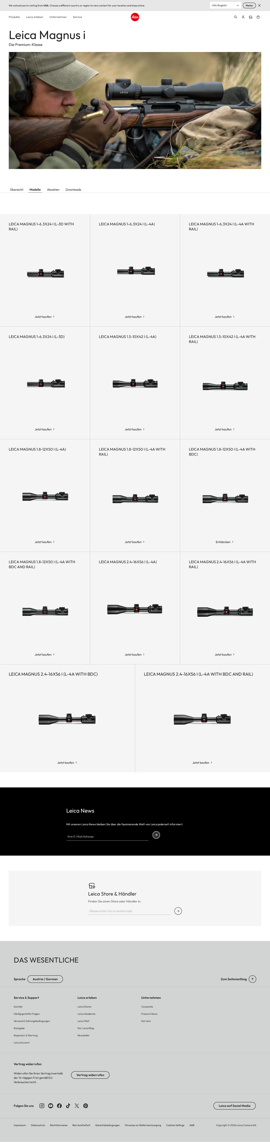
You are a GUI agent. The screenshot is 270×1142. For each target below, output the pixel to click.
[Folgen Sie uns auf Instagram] (42, 1106)
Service (77, 17)
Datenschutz (38, 1125)
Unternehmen (58, 17)
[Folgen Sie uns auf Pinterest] (85, 1106)
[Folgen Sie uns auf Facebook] (59, 1106)
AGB (191, 1125)
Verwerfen (259, 5)
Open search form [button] (235, 17)
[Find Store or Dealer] (178, 911)
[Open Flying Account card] (243, 17)
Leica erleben (34, 17)
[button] (252, 979)
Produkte (14, 17)
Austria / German (45, 979)
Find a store (251, 17)
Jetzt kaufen (43, 317)
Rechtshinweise (59, 1125)
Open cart (258, 17)
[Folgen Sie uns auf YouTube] (51, 1106)
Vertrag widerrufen (90, 1075)
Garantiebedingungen (107, 1125)
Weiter (249, 5)
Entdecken (223, 542)
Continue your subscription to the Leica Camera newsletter (156, 835)
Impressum (20, 1125)
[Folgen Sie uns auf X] (77, 1106)
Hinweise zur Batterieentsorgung (143, 1125)
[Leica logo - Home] (135, 17)
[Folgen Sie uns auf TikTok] (68, 1106)
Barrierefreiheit (81, 1125)
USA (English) (219, 5)
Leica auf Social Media (234, 1106)
